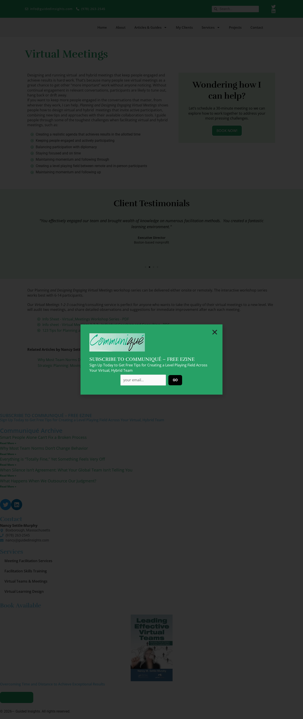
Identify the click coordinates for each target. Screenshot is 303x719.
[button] (214, 332)
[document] (151, 359)
